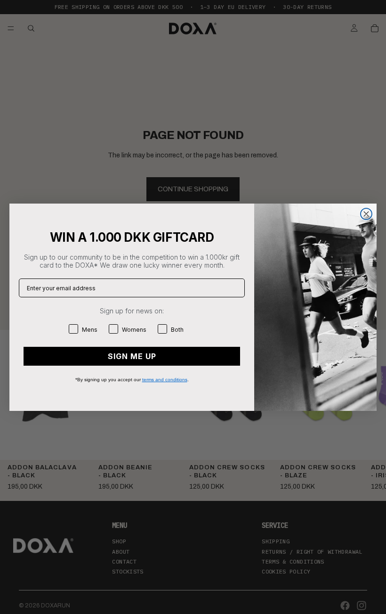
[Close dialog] (366, 214)
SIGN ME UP (132, 356)
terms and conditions (164, 379)
